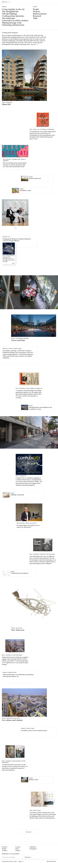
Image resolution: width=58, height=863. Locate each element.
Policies (17, 850)
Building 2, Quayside (17, 495)
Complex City (22, 475)
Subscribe (27, 857)
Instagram (33, 849)
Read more (33, 44)
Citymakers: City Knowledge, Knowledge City (30, 388)
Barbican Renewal (35, 178)
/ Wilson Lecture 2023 (27, 523)
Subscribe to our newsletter (10, 854)
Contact (4, 850)
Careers (17, 847)
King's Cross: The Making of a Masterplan (43, 129)
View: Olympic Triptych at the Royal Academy (15, 228)
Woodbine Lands (25, 190)
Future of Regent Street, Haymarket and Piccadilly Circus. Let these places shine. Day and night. (9, 258)
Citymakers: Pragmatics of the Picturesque (44, 554)
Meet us (21, 861)
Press (17, 849)
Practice (4, 847)
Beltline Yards (33, 780)
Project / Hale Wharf (7, 102)
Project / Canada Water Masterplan (20, 338)
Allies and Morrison (51, 861)
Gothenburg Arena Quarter (19, 573)
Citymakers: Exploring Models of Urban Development (13, 761)
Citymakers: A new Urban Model (14, 655)
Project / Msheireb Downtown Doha (11, 718)
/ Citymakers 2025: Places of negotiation (14, 160)
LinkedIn (33, 847)
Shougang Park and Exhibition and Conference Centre (40, 408)
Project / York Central (16, 628)
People (4, 849)
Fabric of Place (37, 810)
